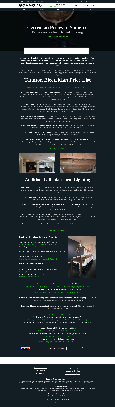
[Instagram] (27, 5)
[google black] (30, 5)
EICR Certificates (40, 370)
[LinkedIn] (37, 5)
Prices (50, 36)
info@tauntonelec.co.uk (59, 402)
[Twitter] (33, 5)
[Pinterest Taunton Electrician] (20, 5)
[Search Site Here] (95, 1)
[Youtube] (23, 5)
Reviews (56, 36)
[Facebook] (40, 5)
